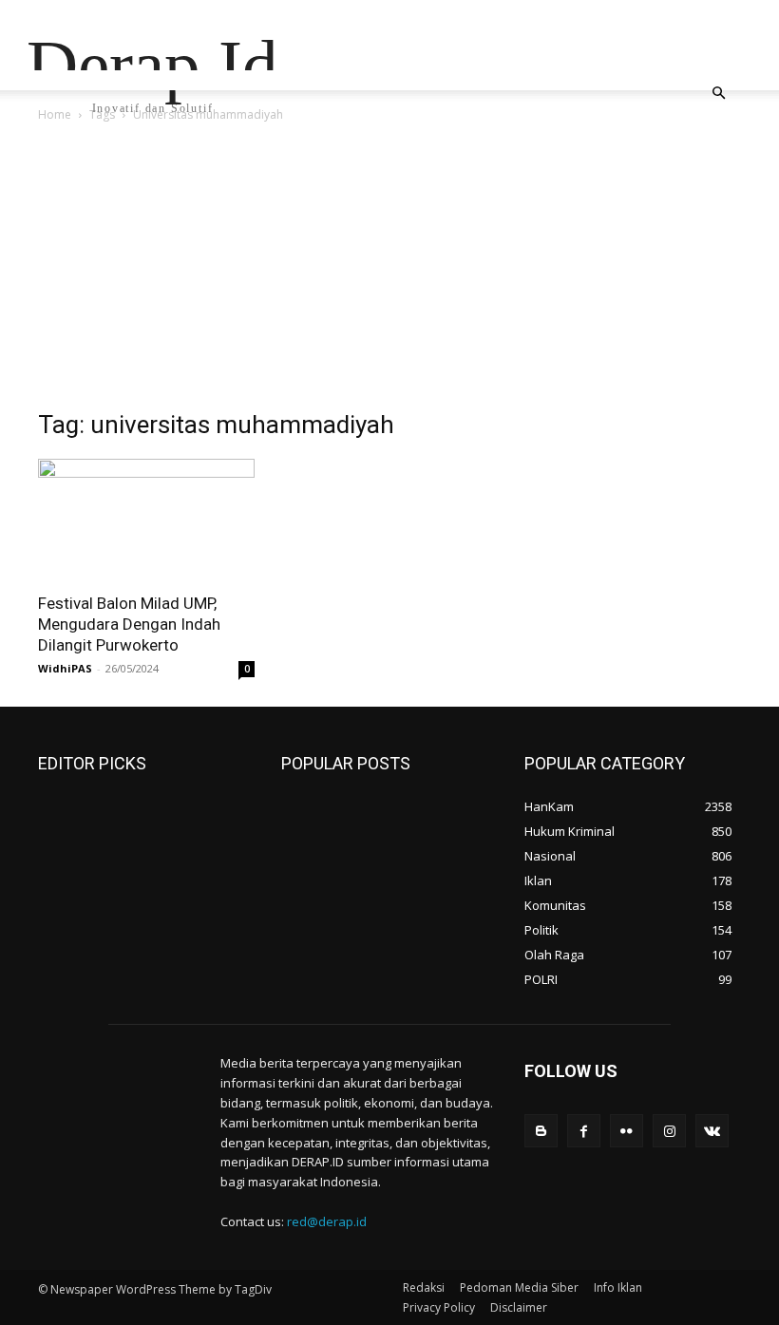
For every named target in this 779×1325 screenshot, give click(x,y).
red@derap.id (327, 1221)
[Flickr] (626, 1130)
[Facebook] (583, 1130)
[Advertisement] (389, 268)
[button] (718, 94)
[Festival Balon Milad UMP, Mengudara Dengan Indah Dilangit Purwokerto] (146, 519)
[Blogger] (541, 1130)
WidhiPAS (65, 668)
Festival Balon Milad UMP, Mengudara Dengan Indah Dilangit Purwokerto (129, 624)
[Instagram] (669, 1130)
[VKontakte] (712, 1130)
